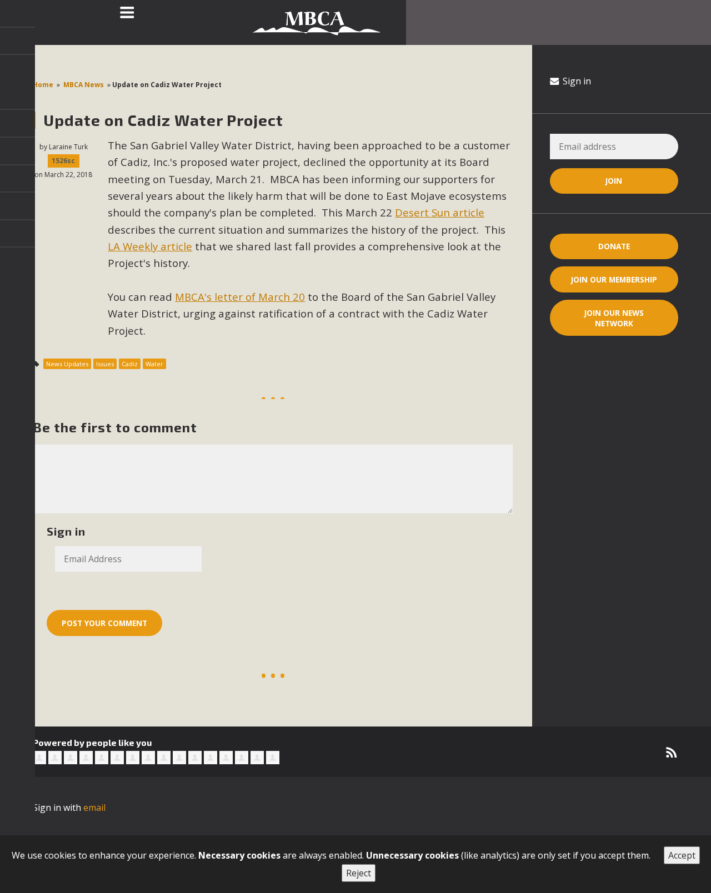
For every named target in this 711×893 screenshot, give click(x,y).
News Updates (67, 364)
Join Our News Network (614, 318)
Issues (105, 364)
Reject (358, 873)
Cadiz (130, 364)
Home (43, 84)
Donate (614, 246)
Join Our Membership (614, 279)
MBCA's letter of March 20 (240, 297)
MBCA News (83, 84)
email (94, 807)
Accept (681, 855)
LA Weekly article (150, 246)
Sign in (575, 81)
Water (154, 364)
